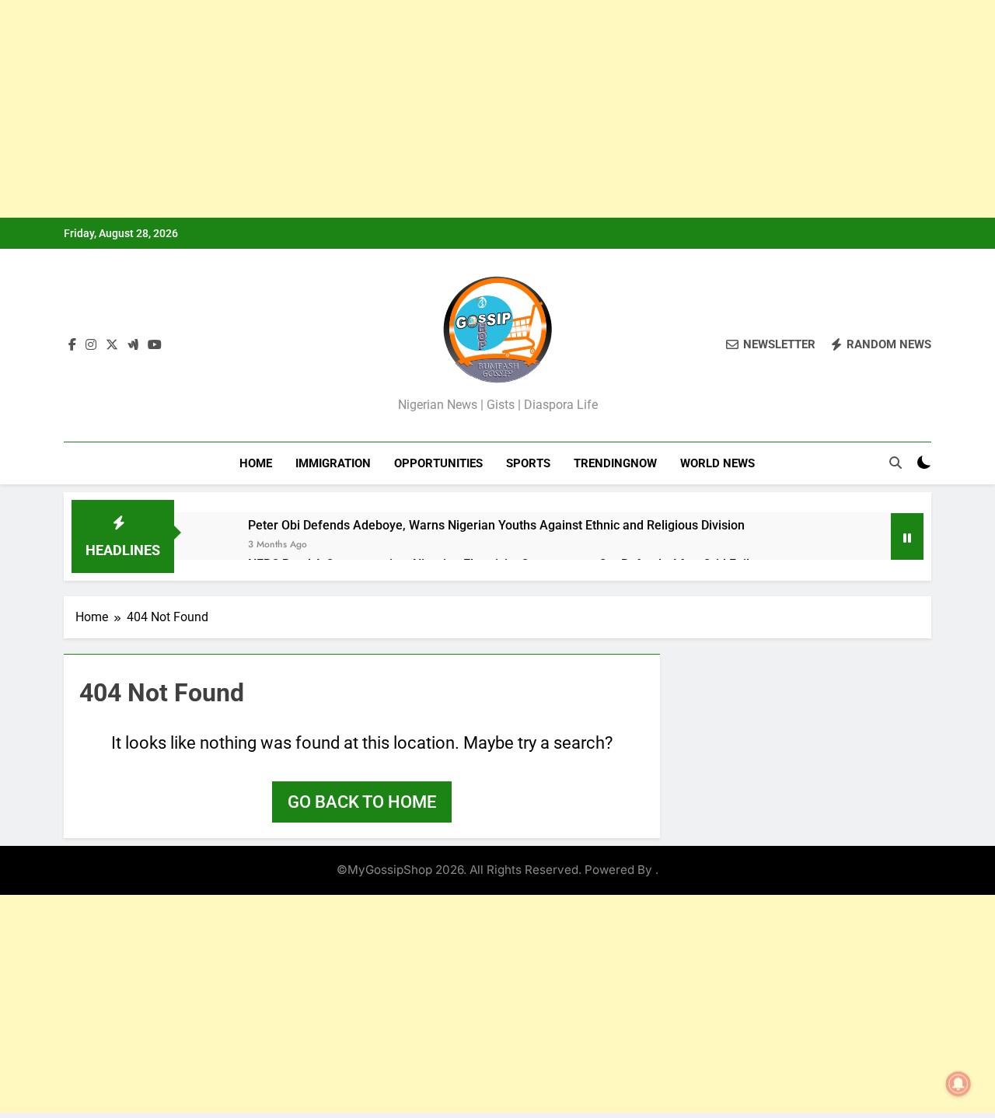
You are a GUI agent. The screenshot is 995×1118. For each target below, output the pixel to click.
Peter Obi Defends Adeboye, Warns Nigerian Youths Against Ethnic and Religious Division (496, 525)
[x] (112, 345)
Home (255, 463)
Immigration (333, 463)
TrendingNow (615, 463)
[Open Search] (895, 462)
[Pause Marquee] (907, 536)
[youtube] (154, 345)
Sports (528, 463)
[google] (133, 345)
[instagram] (91, 345)
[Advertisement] (466, 109)
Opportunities (438, 463)
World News (717, 463)
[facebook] (72, 345)
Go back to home (362, 802)
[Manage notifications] (958, 1083)
